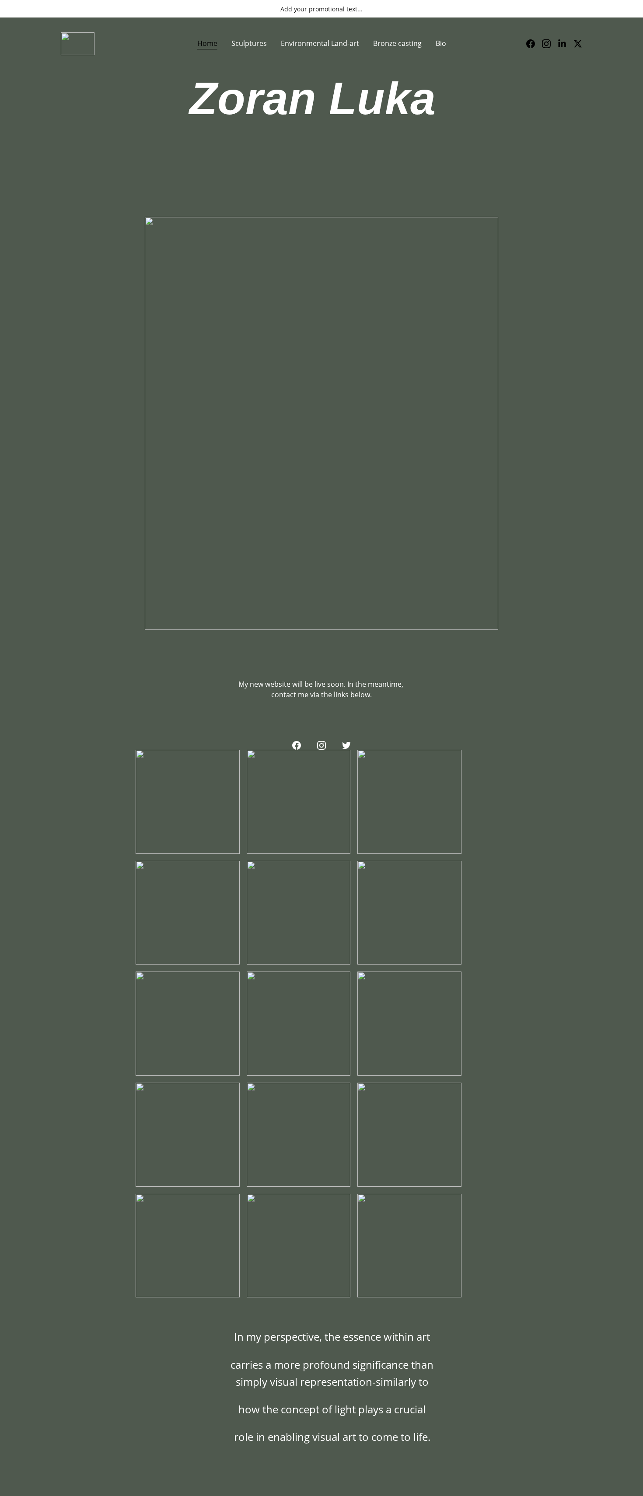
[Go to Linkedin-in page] (565, 43)
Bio (441, 43)
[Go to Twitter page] (577, 43)
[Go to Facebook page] (534, 43)
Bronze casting (397, 43)
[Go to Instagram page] (550, 43)
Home (207, 43)
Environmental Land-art (320, 43)
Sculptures (249, 43)
